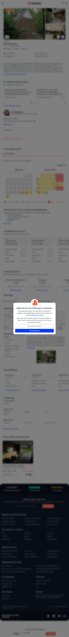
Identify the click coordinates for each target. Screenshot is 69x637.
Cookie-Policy (35, 315)
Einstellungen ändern (34, 326)
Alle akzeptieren (34, 331)
